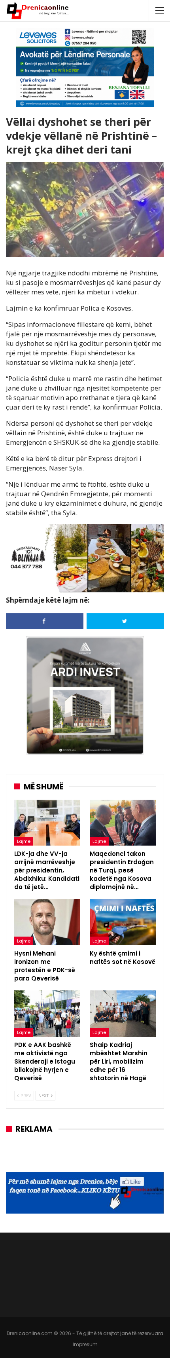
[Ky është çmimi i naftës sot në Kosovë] (123, 922)
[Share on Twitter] (125, 621)
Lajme (23, 841)
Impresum (85, 1344)
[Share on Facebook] (44, 621)
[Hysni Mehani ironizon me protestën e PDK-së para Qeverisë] (47, 922)
